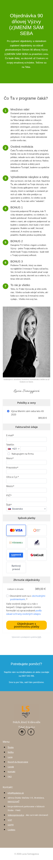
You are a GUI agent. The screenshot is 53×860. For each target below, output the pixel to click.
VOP (10, 819)
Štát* (9, 504)
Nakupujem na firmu (22, 453)
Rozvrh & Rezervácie (18, 761)
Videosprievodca (16, 815)
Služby (11, 752)
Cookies (11, 829)
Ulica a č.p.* (12, 476)
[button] (16, 530)
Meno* (10, 458)
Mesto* (10, 486)
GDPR (11, 824)
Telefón (10, 444)
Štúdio (11, 747)
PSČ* (9, 495)
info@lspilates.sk (16, 792)
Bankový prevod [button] (16, 567)
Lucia (10, 757)
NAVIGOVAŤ (13, 801)
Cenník (11, 766)
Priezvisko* (12, 467)
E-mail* (10, 435)
